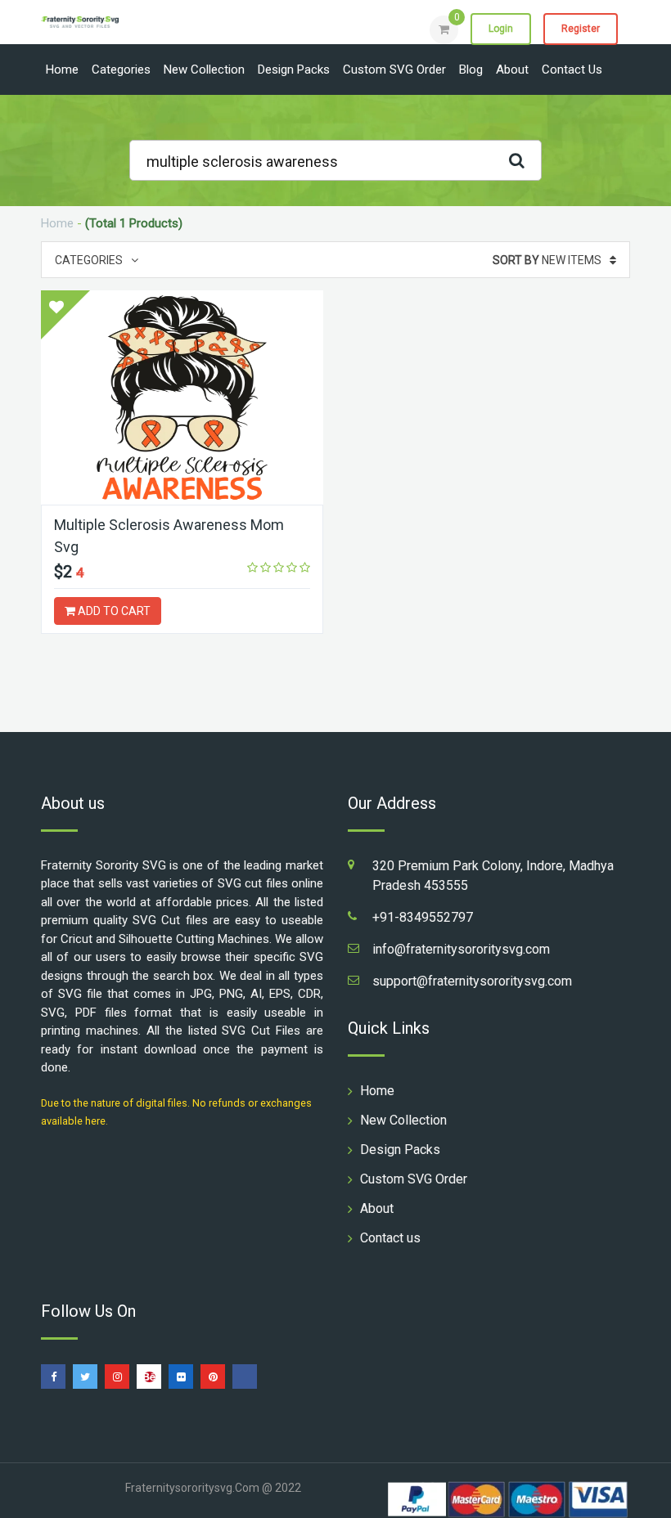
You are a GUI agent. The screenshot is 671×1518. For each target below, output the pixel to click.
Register (580, 28)
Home (62, 69)
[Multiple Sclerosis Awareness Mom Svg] (182, 397)
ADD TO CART (113, 611)
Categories (121, 69)
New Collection (204, 69)
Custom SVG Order (394, 69)
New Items (547, 260)
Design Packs (294, 69)
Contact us (572, 69)
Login (501, 28)
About (512, 69)
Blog (471, 69)
